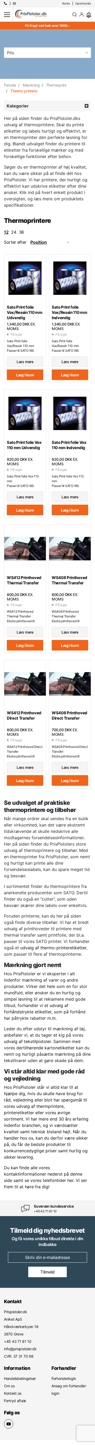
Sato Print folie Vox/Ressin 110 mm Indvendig (69, 312)
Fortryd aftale (15, 1400)
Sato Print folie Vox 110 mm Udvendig (24, 445)
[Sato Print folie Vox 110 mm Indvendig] (70, 413)
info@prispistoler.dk (20, 1349)
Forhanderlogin (63, 1378)
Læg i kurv (25, 375)
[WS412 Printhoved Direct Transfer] (25, 684)
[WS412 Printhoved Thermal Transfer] (25, 548)
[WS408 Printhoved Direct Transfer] (70, 684)
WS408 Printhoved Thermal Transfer (69, 580)
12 (6, 232)
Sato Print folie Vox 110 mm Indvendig (69, 445)
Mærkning (31, 85)
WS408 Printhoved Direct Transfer (69, 715)
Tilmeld (47, 1272)
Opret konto (83, 3)
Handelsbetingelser (20, 1378)
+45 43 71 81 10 (45, 1211)
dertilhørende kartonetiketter (45, 1047)
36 (21, 232)
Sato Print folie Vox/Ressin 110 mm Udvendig (24, 312)
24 (13, 232)
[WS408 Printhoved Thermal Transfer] (70, 548)
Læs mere (25, 361)
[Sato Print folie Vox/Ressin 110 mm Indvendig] (70, 278)
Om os (9, 1386)
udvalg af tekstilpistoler (27, 1041)
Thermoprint (56, 85)
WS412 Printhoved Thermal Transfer (24, 580)
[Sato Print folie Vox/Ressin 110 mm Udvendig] (25, 278)
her (70, 1180)
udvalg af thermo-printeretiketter (53, 947)
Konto (66, 3)
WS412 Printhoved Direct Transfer (24, 715)
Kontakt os (12, 1393)
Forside (10, 85)
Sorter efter (15, 242)
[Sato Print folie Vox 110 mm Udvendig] (25, 413)
